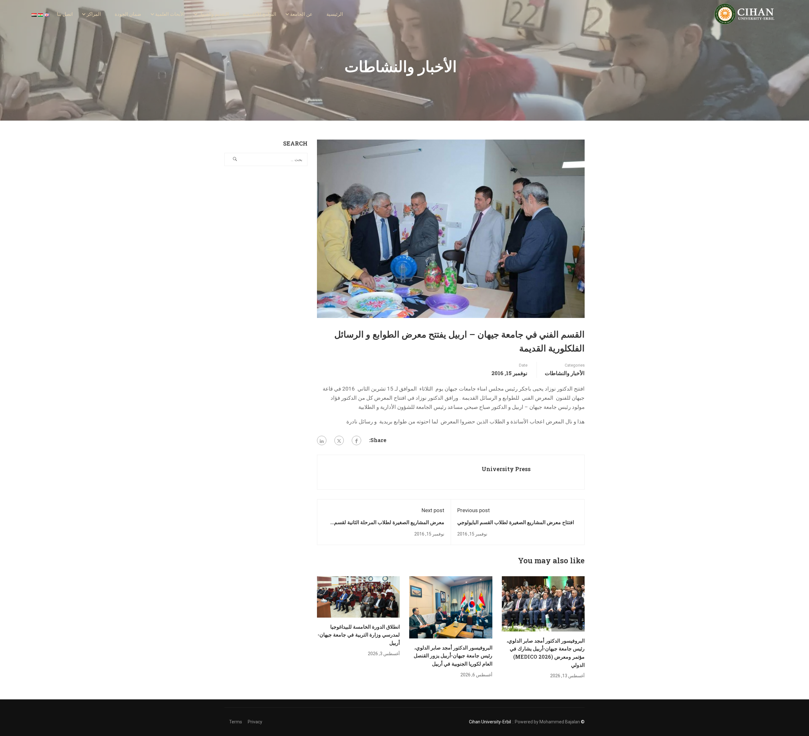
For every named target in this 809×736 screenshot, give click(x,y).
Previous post (473, 510)
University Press (506, 469)
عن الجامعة (301, 14)
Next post (433, 510)
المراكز (94, 14)
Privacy (255, 721)
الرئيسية (334, 14)
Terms (235, 721)
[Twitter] (339, 440)
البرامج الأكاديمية (259, 14)
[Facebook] (356, 440)
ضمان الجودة (128, 14)
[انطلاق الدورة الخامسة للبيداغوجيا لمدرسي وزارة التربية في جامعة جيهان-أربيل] (358, 596)
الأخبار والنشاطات (565, 373)
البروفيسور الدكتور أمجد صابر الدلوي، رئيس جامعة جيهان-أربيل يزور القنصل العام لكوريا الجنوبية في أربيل (453, 655)
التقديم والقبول (213, 14)
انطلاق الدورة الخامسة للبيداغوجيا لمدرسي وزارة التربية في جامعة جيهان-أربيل (359, 634)
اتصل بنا (65, 14)
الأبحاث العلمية (170, 14)
